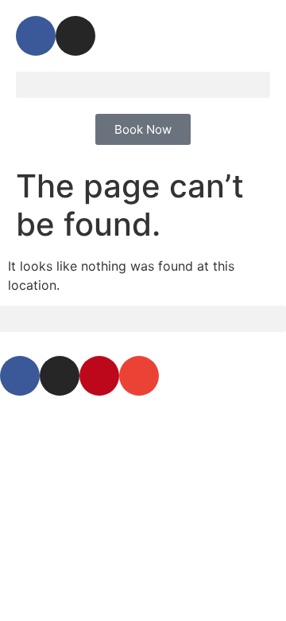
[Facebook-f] (20, 376)
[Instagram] (75, 36)
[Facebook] (36, 36)
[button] (143, 85)
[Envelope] (139, 376)
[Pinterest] (99, 376)
